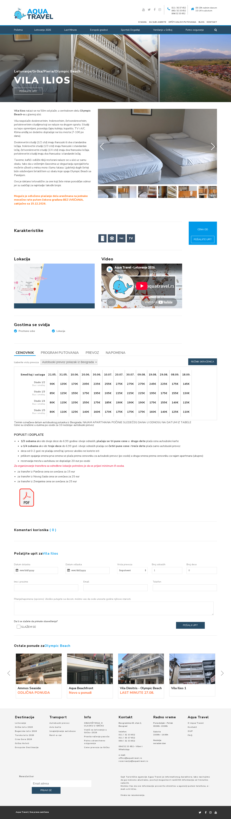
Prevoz (92, 352)
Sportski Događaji (130, 29)
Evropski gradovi (99, 29)
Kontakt (212, 22)
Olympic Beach (68, 71)
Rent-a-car (55, 735)
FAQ (190, 735)
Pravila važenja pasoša (96, 736)
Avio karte (55, 727)
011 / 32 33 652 (127, 734)
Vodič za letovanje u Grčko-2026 (95, 731)
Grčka (37, 71)
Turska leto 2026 (24, 735)
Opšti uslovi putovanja (182, 22)
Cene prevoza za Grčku (97, 747)
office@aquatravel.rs (130, 758)
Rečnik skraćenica (202, 361)
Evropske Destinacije (27, 747)
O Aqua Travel (196, 723)
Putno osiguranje (195, 29)
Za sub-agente (157, 22)
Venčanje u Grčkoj (162, 29)
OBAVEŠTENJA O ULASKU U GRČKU (94, 724)
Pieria (48, 71)
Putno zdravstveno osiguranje (94, 742)
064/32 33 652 (126, 746)
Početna (18, 29)
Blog (201, 22)
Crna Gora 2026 (23, 739)
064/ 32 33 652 (178, 13)
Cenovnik (25, 352)
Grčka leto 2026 (24, 727)
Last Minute (70, 29)
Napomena (115, 352)
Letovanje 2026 (42, 29)
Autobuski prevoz (59, 723)
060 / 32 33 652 (178, 10)
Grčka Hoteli (22, 743)
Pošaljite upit (28, 91)
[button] (213, 146)
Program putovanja (60, 352)
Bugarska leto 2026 (26, 731)
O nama (142, 22)
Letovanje (22, 71)
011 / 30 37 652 (178, 7)
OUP (190, 731)
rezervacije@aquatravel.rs (133, 761)
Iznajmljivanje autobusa (62, 731)
